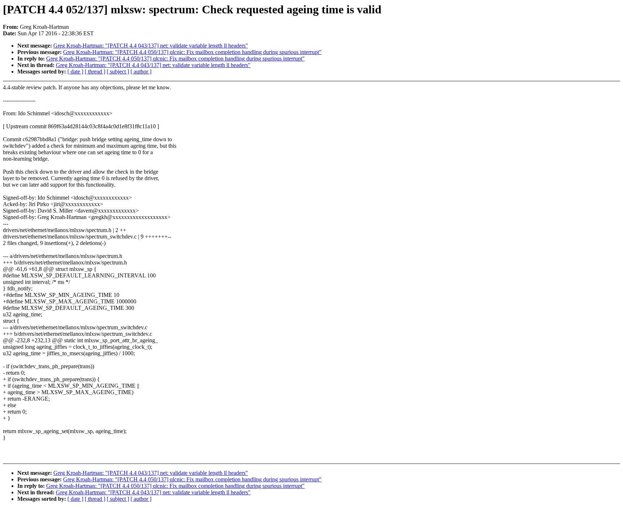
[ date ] (75, 71)
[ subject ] (118, 71)
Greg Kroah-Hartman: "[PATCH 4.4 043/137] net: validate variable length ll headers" (150, 46)
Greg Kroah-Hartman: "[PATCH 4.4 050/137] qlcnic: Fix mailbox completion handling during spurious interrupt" (192, 52)
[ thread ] (95, 71)
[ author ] (141, 71)
